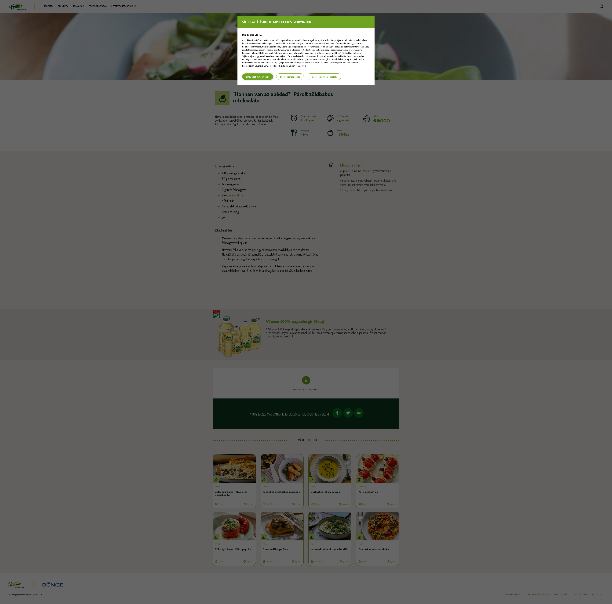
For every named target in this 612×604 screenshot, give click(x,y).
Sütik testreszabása (290, 76)
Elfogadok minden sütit (257, 76)
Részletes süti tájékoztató (324, 76)
